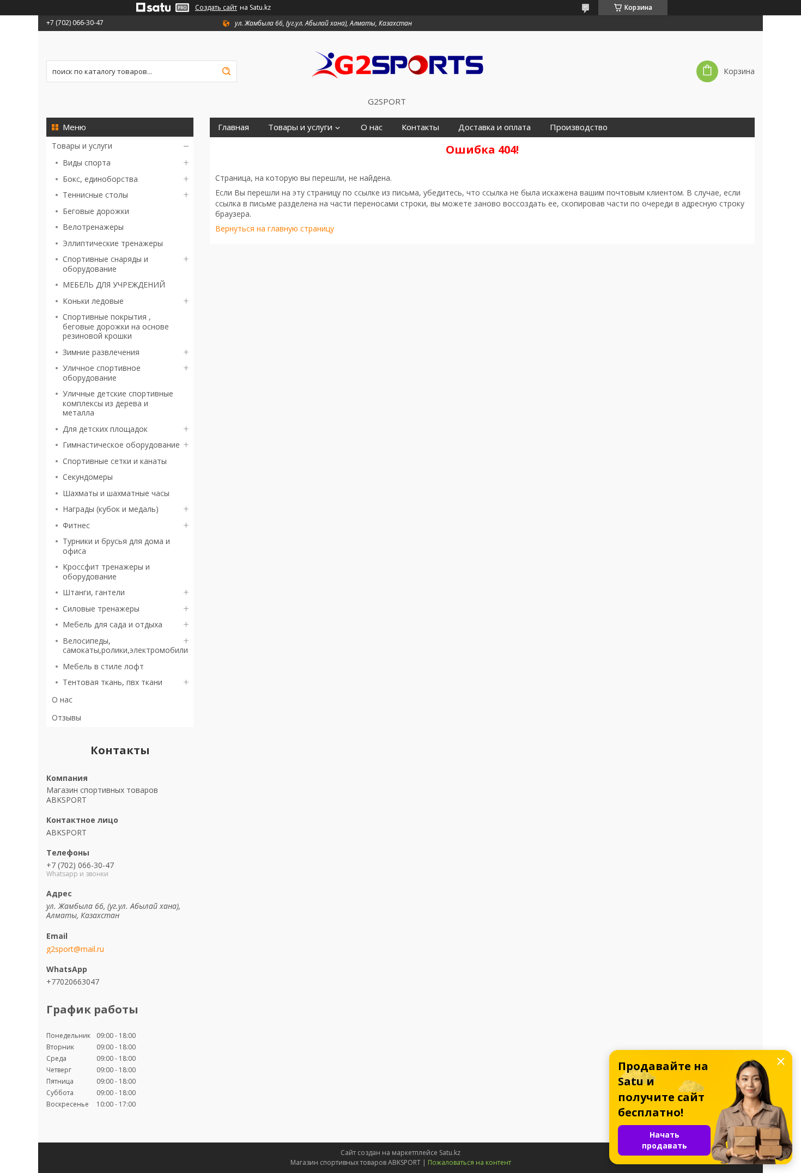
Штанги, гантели (94, 592)
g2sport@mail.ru (75, 949)
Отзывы (66, 717)
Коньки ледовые (93, 301)
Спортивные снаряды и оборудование (105, 264)
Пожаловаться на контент (469, 1162)
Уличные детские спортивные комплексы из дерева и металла (118, 403)
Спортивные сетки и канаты (115, 461)
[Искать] (226, 71)
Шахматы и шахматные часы (116, 493)
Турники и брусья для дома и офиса (116, 546)
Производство (579, 127)
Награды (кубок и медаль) (111, 509)
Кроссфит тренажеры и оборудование (106, 571)
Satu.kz (449, 1152)
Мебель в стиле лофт (103, 666)
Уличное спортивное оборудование (102, 373)
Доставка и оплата (494, 127)
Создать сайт (216, 7)
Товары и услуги (82, 145)
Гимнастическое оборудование (121, 444)
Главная (233, 127)
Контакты (420, 127)
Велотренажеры (93, 227)
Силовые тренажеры (101, 608)
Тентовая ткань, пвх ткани (112, 682)
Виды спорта (87, 162)
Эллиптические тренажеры (113, 243)
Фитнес (76, 525)
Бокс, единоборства (100, 179)
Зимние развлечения (101, 352)
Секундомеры (88, 477)
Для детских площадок (105, 429)
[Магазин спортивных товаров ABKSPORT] (400, 63)
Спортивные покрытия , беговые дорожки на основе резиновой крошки (116, 326)
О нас (62, 699)
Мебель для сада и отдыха (112, 624)
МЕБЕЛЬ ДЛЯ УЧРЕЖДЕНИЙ (114, 284)
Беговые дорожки (96, 211)
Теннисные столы (95, 195)
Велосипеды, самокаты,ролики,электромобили (125, 646)
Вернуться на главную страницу (274, 228)
